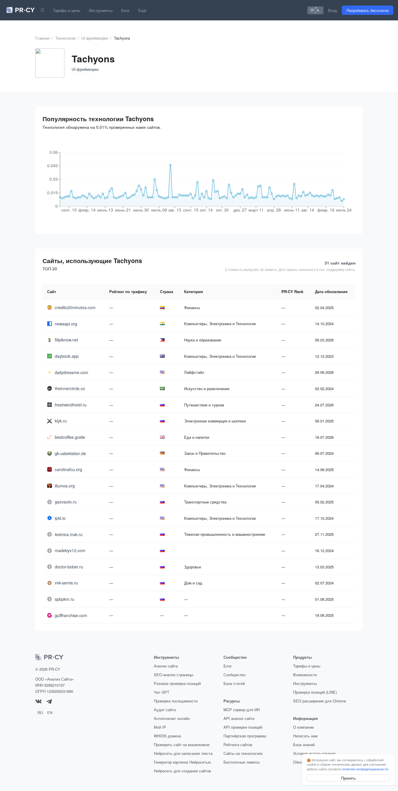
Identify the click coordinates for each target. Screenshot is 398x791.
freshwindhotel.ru (71, 405)
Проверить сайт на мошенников (181, 744)
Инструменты (100, 10)
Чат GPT (161, 692)
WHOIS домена (167, 736)
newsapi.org (66, 324)
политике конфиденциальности (365, 769)
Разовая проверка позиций (177, 683)
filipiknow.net (66, 340)
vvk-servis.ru (66, 583)
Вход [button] (332, 10)
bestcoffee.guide (70, 437)
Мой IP (160, 727)
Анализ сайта (166, 666)
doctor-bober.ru (69, 567)
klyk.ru (61, 421)
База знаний (304, 744)
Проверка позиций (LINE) (315, 692)
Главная (42, 38)
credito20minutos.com (75, 307)
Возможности (305, 674)
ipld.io (60, 518)
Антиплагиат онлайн (172, 718)
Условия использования (314, 753)
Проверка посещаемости (176, 701)
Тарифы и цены (66, 10)
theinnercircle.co (70, 388)
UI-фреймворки (94, 38)
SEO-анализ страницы (173, 674)
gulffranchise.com (71, 615)
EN (49, 712)
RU (40, 712)
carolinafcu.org (68, 469)
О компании (303, 727)
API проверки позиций (242, 727)
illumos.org (65, 486)
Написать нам (305, 736)
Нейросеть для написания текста (183, 753)
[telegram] (49, 702)
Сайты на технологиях (243, 753)
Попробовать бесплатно (367, 10)
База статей (234, 683)
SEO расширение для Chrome (319, 701)
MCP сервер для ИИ (241, 709)
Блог (125, 10)
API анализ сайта (238, 718)
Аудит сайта (165, 709)
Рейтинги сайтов (237, 744)
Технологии (65, 38)
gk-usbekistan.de (70, 453)
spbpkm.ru (64, 599)
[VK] (38, 701)
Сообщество (234, 674)
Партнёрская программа (244, 736)
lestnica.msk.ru (68, 534)
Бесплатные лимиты (241, 762)
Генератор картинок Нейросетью (182, 762)
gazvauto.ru (66, 502)
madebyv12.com (70, 550)
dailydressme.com (71, 372)
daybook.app (67, 356)
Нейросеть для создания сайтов (182, 771)
